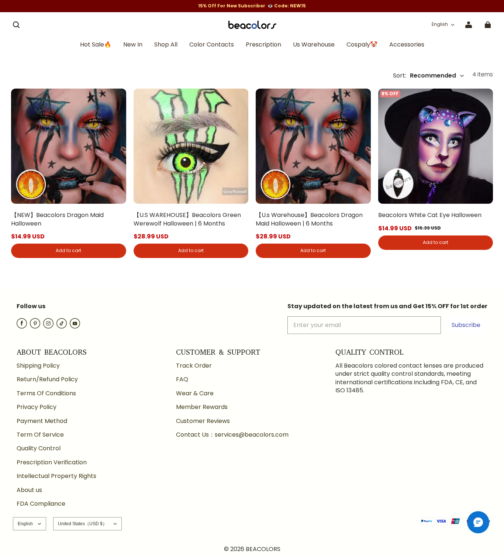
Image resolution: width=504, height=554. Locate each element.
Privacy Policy (36, 407)
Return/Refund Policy (47, 379)
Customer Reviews (203, 421)
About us (29, 490)
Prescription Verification (52, 462)
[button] (16, 25)
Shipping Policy (38, 366)
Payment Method (42, 421)
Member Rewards (202, 407)
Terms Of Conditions (46, 393)
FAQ (182, 379)
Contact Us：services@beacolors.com (232, 435)
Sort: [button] (424, 76)
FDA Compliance (41, 504)
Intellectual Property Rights (56, 476)
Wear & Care (195, 393)
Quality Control (39, 448)
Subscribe (466, 325)
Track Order (194, 366)
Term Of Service (40, 435)
